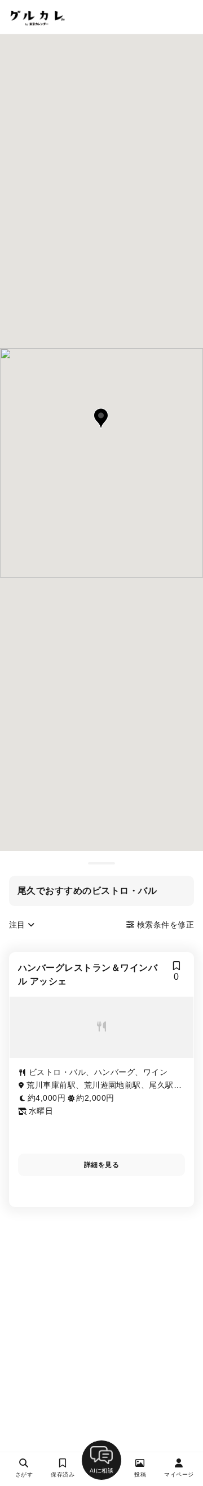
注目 (18, 924)
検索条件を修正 (164, 924)
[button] (101, 418)
